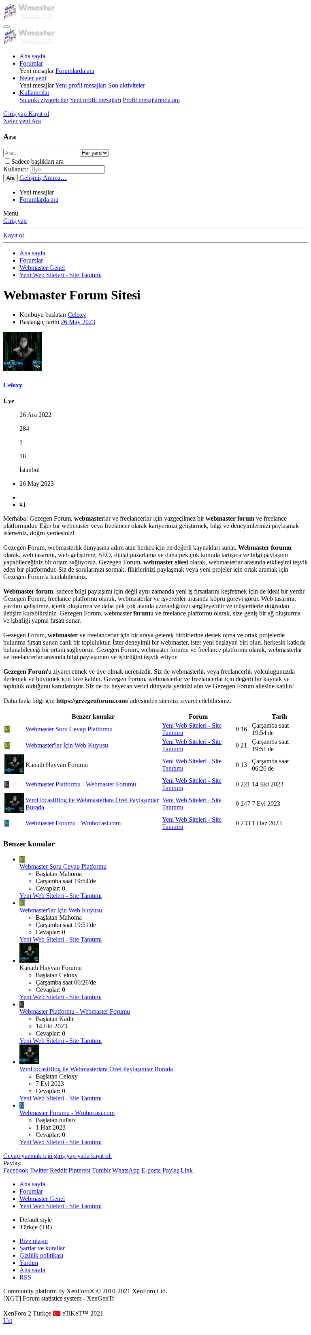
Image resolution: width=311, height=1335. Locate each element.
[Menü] (6, 27)
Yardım (28, 1262)
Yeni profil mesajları (81, 85)
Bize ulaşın (33, 1240)
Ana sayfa (32, 56)
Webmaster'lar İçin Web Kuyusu (67, 745)
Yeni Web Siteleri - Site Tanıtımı (60, 895)
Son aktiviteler (126, 85)
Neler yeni (32, 78)
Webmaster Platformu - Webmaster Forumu (81, 784)
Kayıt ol (13, 235)
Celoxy (77, 314)
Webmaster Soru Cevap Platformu (69, 729)
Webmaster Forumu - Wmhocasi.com (73, 823)
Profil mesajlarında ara (151, 99)
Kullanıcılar (34, 92)
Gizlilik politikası (41, 1255)
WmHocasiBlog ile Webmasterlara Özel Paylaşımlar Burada (96, 1069)
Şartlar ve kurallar (42, 1248)
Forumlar (31, 63)
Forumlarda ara (74, 70)
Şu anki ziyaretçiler (43, 99)
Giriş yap (15, 220)
